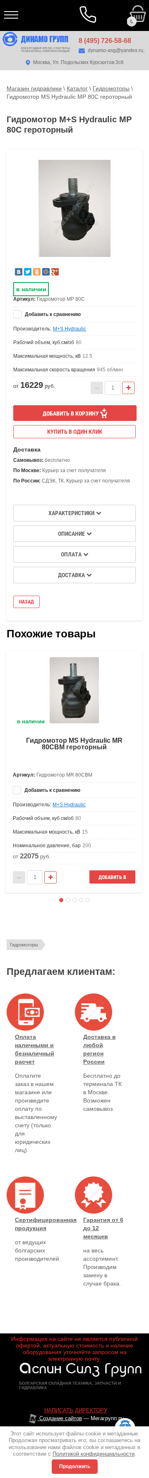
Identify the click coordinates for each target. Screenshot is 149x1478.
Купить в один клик (74, 431)
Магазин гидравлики (34, 88)
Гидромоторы (24, 944)
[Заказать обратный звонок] (89, 15)
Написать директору (75, 1410)
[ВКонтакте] (18, 272)
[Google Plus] (55, 272)
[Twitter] (27, 272)
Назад (26, 602)
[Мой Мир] (46, 272)
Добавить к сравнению (52, 314)
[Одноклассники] (37, 272)
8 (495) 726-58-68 (105, 40)
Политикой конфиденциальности (94, 1454)
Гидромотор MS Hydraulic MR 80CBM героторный (74, 744)
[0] (88, 8)
